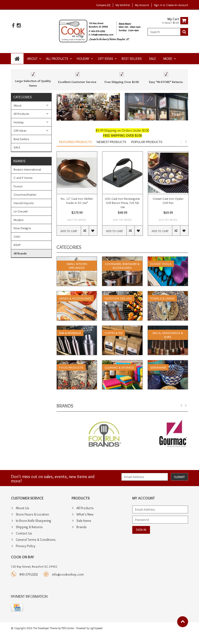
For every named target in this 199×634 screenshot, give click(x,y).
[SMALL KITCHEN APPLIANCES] (77, 259)
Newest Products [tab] (111, 142)
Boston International (27, 169)
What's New (84, 514)
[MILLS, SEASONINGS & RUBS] (168, 328)
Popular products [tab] (146, 142)
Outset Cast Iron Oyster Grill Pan (168, 201)
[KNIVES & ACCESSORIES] (77, 293)
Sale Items (83, 520)
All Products (57, 58)
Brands (81, 527)
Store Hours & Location (32, 514)
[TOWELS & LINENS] (168, 293)
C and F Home (23, 178)
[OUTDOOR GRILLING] (122, 293)
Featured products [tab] (75, 142)
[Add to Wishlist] (93, 230)
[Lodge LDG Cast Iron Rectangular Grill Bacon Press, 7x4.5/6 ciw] (122, 173)
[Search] (184, 32)
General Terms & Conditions (36, 539)
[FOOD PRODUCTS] (77, 363)
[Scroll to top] (182, 621)
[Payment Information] (17, 607)
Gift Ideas (105, 58)
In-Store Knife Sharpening (33, 520)
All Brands (20, 253)
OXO (17, 236)
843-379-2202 (28, 574)
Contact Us (24, 533)
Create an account (177, 5)
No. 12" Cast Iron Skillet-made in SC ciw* (77, 201)
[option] (77, 196)
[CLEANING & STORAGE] (122, 363)
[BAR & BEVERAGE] (77, 328)
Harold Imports (23, 203)
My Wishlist (123, 5)
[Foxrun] (88, 435)
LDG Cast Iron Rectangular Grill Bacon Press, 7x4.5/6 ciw (122, 203)
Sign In (158, 5)
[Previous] (181, 405)
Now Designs (22, 228)
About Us (22, 508)
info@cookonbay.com (68, 574)
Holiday (83, 58)
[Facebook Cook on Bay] (13, 25)
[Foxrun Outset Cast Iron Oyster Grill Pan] (168, 173)
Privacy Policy (25, 546)
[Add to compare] (85, 230)
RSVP (17, 245)
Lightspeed (96, 628)
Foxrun (18, 186)
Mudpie (19, 220)
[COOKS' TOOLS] (168, 259)
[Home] (17, 58)
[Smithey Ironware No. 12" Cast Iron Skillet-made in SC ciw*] (77, 173)
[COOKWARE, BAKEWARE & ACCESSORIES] (122, 259)
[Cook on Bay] (100, 30)
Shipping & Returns (29, 527)
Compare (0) (103, 5)
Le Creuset (21, 211)
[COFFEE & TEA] (122, 328)
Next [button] (186, 141)
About (32, 58)
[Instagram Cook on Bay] (19, 25)
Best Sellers (132, 58)
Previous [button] (181, 141)
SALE (152, 58)
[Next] (186, 405)
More (167, 58)
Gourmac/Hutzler (25, 194)
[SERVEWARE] (168, 363)
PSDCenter (67, 628)
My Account (142, 5)
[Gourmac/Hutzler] (156, 435)
